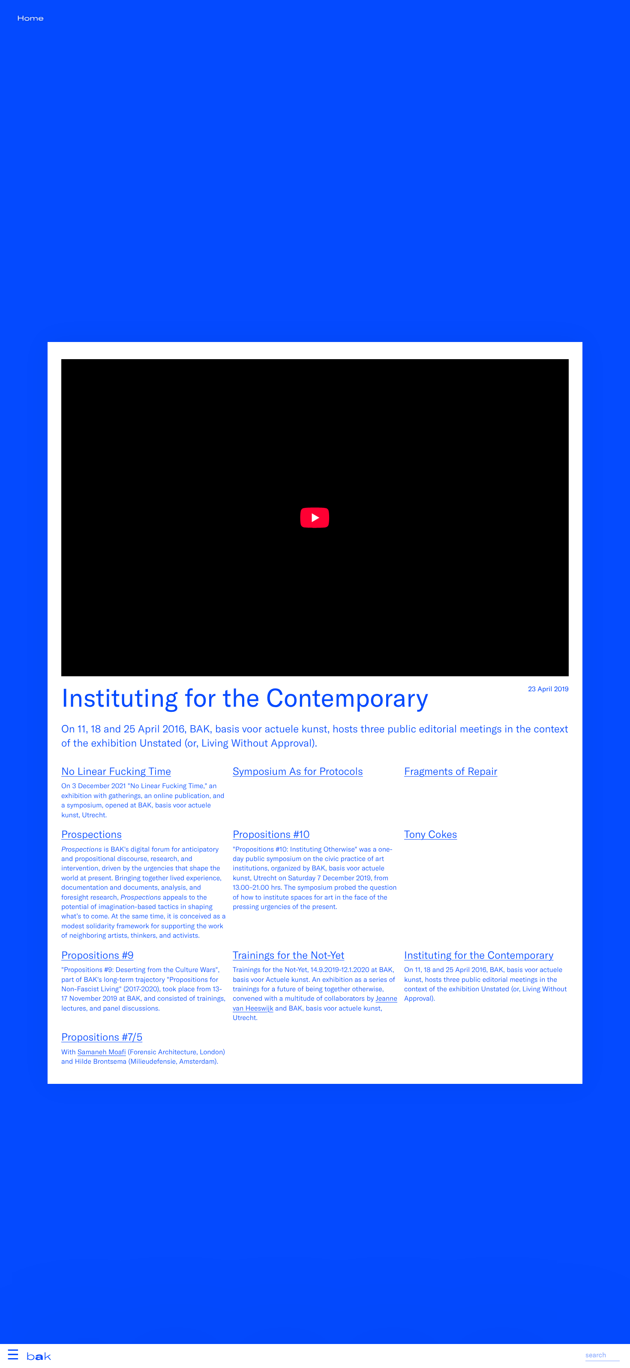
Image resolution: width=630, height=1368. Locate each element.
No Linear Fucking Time (116, 771)
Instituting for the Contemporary (479, 954)
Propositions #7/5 (101, 1036)
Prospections (91, 834)
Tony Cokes (430, 834)
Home (30, 18)
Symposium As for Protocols (298, 771)
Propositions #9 (97, 954)
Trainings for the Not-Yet (289, 954)
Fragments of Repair (451, 771)
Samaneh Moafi (102, 1052)
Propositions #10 (271, 834)
